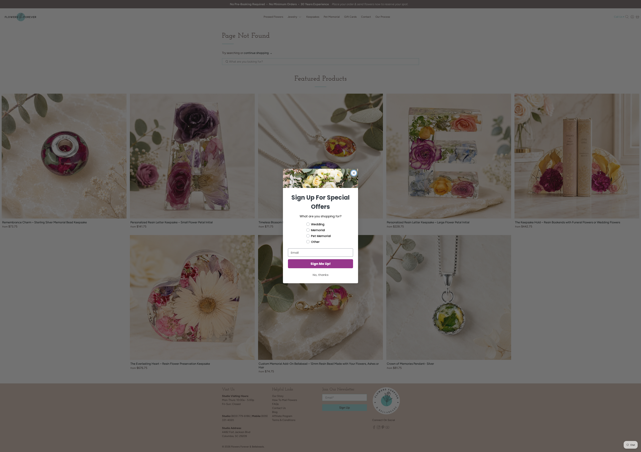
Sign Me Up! (320, 263)
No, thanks (321, 275)
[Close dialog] (354, 173)
